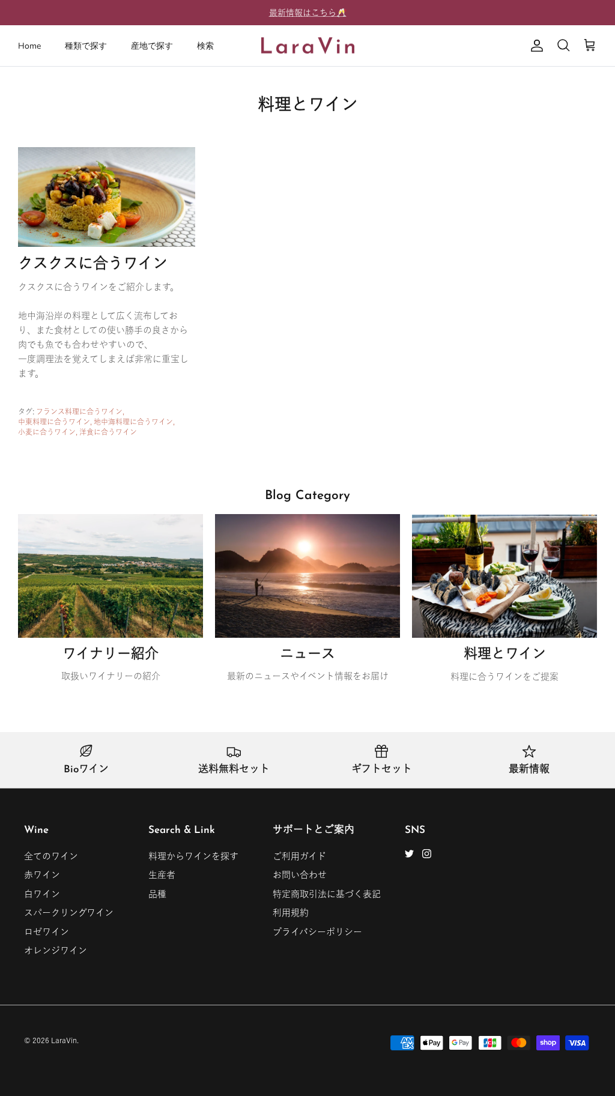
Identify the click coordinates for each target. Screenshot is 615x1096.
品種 (157, 893)
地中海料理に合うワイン (133, 421)
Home (29, 46)
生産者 (161, 874)
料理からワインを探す (193, 856)
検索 (205, 46)
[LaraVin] (307, 46)
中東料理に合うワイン (54, 421)
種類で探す (86, 46)
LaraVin (64, 1040)
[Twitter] (409, 853)
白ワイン (42, 893)
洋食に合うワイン (108, 431)
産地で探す (152, 46)
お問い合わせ (300, 874)
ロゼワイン (46, 931)
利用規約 (291, 912)
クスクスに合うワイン (93, 264)
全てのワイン (51, 856)
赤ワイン (42, 874)
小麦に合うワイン (47, 431)
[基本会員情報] (534, 45)
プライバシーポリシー (317, 931)
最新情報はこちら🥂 (308, 12)
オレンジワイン (55, 950)
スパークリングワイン (69, 912)
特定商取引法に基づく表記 (327, 893)
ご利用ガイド (299, 856)
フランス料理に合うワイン (79, 411)
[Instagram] (426, 853)
